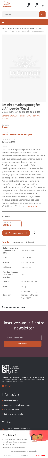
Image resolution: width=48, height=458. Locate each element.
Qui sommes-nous (11, 409)
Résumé (30, 242)
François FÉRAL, (25, 116)
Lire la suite (32, 206)
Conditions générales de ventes (17, 405)
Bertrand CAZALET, (9, 116)
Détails (5, 242)
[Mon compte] (43, 6)
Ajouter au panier (16, 233)
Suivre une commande (13, 414)
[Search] (42, 14)
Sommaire (17, 242)
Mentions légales (11, 401)
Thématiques (14, 28)
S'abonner (22, 344)
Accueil (4, 28)
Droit (7, 31)
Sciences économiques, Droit (32, 28)
